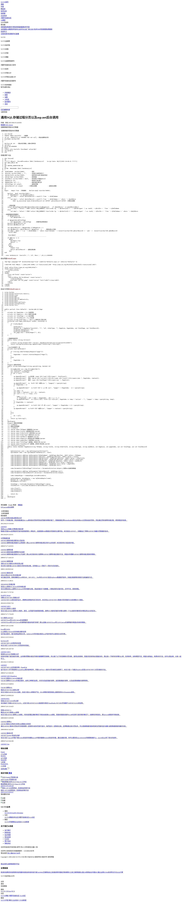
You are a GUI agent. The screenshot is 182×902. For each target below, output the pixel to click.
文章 (2, 34)
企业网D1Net (103, 872)
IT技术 (35, 29)
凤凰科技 (22, 872)
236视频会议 (88, 872)
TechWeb (40, 872)
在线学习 (4, 31)
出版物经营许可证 (13, 864)
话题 (6, 97)
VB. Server (11, 678)
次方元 (114, 872)
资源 (5, 34)
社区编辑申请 (5, 110)
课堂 (11, 34)
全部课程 (4, 29)
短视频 (16, 27)
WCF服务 (8, 608)
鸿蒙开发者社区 (6, 18)
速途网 (55, 872)
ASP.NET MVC (6, 606)
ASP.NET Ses (5, 744)
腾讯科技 (10, 872)
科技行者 (34, 872)
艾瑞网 (45, 872)
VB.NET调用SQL (6, 687)
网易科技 (16, 872)
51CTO (7, 813)
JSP (2, 584)
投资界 (110, 872)
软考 (13, 29)
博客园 (20, 505)
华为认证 (24, 29)
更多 (10, 773)
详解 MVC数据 (10, 597)
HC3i (16, 813)
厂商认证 (30, 29)
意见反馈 (8, 837)
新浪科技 (4, 872)
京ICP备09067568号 (13, 853)
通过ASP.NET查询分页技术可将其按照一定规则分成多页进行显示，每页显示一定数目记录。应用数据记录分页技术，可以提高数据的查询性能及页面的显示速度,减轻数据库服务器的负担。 (64, 726)
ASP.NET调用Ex (6, 721)
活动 (6, 104)
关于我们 (8, 830)
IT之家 (71, 872)
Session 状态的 (10, 735)
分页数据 (4, 538)
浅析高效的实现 (12, 563)
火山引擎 (120, 872)
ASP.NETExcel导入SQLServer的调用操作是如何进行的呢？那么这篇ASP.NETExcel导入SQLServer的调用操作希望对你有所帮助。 (43, 622)
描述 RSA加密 (10, 690)
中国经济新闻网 (63, 872)
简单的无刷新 (10, 654)
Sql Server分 (5, 641)
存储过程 (12, 584)
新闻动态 (8, 832)
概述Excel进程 (10, 712)
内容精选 (8, 92)
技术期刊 (8, 101)
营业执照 (4, 864)
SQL (2, 507)
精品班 (3, 9)
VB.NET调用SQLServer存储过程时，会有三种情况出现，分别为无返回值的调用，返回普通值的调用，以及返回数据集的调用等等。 (45, 680)
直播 (17, 34)
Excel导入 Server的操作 (14, 620)
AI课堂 (3, 20)
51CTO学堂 (8, 822)
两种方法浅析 (13, 552)
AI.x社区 (32, 817)
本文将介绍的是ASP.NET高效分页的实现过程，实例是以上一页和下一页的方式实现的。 (30, 566)
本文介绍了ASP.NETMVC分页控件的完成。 (15, 645)
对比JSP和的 (11, 575)
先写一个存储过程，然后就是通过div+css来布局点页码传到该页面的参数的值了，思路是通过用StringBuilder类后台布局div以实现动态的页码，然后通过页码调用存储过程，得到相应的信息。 (64, 520)
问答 (8, 34)
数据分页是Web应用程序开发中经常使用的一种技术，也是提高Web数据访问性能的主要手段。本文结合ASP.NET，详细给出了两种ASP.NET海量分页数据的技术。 (55, 531)
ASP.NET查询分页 (7, 733)
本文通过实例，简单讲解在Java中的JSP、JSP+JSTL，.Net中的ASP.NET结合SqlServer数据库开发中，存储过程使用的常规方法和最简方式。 (47, 577)
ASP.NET (4, 527)
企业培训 (4, 15)
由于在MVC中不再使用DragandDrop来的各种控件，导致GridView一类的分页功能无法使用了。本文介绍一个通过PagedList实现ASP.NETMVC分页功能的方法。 (54, 669)
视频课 (3, 27)
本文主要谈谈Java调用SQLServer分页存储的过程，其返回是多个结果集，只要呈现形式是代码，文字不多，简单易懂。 (40, 589)
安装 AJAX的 (9, 701)
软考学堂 (27, 27)
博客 (2, 4)
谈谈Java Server (13, 586)
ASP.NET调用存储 (7, 550)
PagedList (14, 676)
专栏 (14, 34)
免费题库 (49, 29)
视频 (6, 95)
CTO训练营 (25, 822)
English (7, 839)
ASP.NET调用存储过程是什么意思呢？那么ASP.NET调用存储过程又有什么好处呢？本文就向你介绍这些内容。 (38, 543)
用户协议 (8, 841)
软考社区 (4, 11)
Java (2, 595)
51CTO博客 (8, 817)
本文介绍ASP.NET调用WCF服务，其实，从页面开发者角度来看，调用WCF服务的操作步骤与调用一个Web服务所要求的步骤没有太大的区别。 (49, 611)
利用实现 (11, 518)
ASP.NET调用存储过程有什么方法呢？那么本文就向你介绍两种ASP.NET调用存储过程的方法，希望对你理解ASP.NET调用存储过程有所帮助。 (48, 554)
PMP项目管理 (41, 29)
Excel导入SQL (5, 629)
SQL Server (7, 595)
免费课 (3, 13)
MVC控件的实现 (11, 643)
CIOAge (11, 813)
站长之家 (50, 872)
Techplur (20, 813)
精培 (13, 822)
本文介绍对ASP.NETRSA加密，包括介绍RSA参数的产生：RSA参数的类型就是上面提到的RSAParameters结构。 (38, 692)
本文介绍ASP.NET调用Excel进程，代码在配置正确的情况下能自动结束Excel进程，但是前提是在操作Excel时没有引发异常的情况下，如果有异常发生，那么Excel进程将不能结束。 (61, 714)
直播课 (21, 27)
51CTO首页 (4, 2)
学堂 (2, 6)
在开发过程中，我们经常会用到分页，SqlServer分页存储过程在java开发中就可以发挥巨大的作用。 (34, 634)
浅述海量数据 (12, 529)
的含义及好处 (13, 540)
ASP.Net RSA (5, 698)
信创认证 (18, 29)
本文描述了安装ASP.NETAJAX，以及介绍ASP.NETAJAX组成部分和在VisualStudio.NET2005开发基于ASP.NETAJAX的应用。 (42, 703)
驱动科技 (28, 872)
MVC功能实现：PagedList (14, 667)
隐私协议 (8, 843)
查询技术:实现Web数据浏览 (16, 724)
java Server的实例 (13, 631)
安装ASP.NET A (6, 710)
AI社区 (7, 99)
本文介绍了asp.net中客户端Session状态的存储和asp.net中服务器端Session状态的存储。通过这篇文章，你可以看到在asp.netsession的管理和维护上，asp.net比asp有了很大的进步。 (59, 738)
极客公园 (81, 872)
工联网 (75, 872)
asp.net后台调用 (9, 507)
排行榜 (12, 27)
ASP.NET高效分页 (7, 573)
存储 (8, 538)
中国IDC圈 (95, 872)
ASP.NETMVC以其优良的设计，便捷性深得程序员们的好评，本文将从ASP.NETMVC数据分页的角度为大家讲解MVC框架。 (42, 600)
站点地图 (8, 835)
